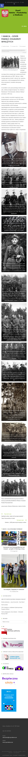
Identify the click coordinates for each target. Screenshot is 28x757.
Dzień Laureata (4, 604)
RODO (24, 751)
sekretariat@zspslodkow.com (13, 2)
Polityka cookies (17, 751)
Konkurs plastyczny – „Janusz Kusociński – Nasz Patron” (13, 602)
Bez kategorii (23, 46)
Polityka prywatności (7, 751)
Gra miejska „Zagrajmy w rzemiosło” (14, 589)
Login (23, 2)
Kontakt (10, 752)
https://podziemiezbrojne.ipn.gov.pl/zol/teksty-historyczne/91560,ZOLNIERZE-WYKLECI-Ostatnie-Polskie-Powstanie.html (13, 500)
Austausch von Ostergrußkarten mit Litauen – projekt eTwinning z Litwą (14, 548)
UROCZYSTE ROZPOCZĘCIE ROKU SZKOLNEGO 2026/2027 (13, 599)
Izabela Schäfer (6, 46)
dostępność (16, 752)
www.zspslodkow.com (8, 742)
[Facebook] (14, 4)
